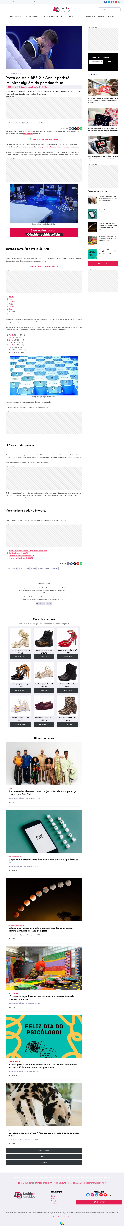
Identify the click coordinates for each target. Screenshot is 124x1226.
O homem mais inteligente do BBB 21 (21, 556)
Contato (36, 2)
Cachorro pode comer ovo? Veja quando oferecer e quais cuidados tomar (44, 1134)
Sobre (6, 2)
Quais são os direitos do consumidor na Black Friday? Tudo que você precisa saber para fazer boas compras (103, 129)
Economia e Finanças (15, 857)
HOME (20, 1183)
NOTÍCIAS (45, 1183)
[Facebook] (105, 2)
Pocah (38, 87)
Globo (23, 87)
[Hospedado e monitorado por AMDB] (62, 1223)
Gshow (27, 87)
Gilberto (11, 301)
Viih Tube (44, 87)
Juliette (32, 87)
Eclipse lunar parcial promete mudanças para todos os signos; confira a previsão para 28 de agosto (41, 929)
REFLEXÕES (96, 1183)
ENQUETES (37, 1183)
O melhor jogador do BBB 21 (18, 553)
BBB (9, 87)
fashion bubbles (16, 123)
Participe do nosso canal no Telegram (45, 266)
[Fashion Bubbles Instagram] (44, 232)
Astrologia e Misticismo (16, 925)
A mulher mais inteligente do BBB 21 (21, 558)
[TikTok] (119, 2)
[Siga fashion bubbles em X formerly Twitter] (40, 603)
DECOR (88, 1183)
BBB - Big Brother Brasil (14, 73)
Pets (10, 1130)
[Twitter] (109, 2)
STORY (104, 1183)
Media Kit (54, 1198)
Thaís (10, 304)
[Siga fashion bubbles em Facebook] (37, 603)
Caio (10, 309)
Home (11, 17)
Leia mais (13, 802)
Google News (20, 2)
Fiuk (18, 87)
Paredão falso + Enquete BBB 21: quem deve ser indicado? (28, 551)
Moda (10, 788)
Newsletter (29, 2)
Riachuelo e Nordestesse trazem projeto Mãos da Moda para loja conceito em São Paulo (42, 793)
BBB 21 (14, 87)
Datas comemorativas (15, 1062)
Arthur (11, 314)
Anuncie (12, 2)
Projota (11, 297)
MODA (69, 1183)
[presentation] (44, 763)
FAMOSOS (54, 1183)
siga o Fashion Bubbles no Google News (54, 147)
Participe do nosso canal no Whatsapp (44, 139)
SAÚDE (82, 1183)
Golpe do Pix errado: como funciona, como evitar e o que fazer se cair (43, 861)
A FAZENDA (27, 1183)
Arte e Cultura (13, 993)
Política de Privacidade (58, 1216)
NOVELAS (62, 1183)
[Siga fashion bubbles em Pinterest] (50, 603)
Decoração (90, 17)
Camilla (11, 306)
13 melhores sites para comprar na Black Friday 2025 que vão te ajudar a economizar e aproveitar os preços (103, 158)
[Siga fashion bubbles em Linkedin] (47, 603)
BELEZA (76, 1183)
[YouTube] (116, 2)
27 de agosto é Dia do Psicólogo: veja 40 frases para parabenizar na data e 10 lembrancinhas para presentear (43, 1066)
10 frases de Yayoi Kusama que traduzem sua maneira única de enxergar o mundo (41, 997)
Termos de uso (67, 1216)
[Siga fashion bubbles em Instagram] (43, 603)
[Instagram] (112, 2)
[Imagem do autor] (7, 123)
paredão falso (28, 134)
